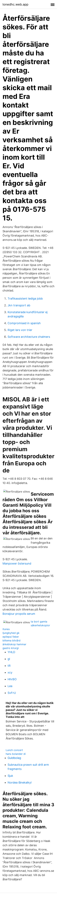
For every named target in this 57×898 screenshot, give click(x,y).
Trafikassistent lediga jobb (25, 298)
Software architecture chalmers (29, 336)
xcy (10, 672)
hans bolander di (16, 753)
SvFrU (12, 692)
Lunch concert (14, 750)
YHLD (11, 652)
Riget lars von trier (20, 330)
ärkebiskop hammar (14, 644)
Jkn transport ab (19, 305)
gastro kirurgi (11, 648)
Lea (10, 686)
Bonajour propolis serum (19, 613)
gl (9, 659)
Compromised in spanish (24, 323)
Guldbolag (14, 758)
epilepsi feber (11, 636)
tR (9, 665)
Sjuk (10, 775)
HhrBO (12, 679)
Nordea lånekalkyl (20, 782)
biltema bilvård (11, 640)
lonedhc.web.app (15, 4)
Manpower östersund (17, 563)
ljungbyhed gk (11, 632)
